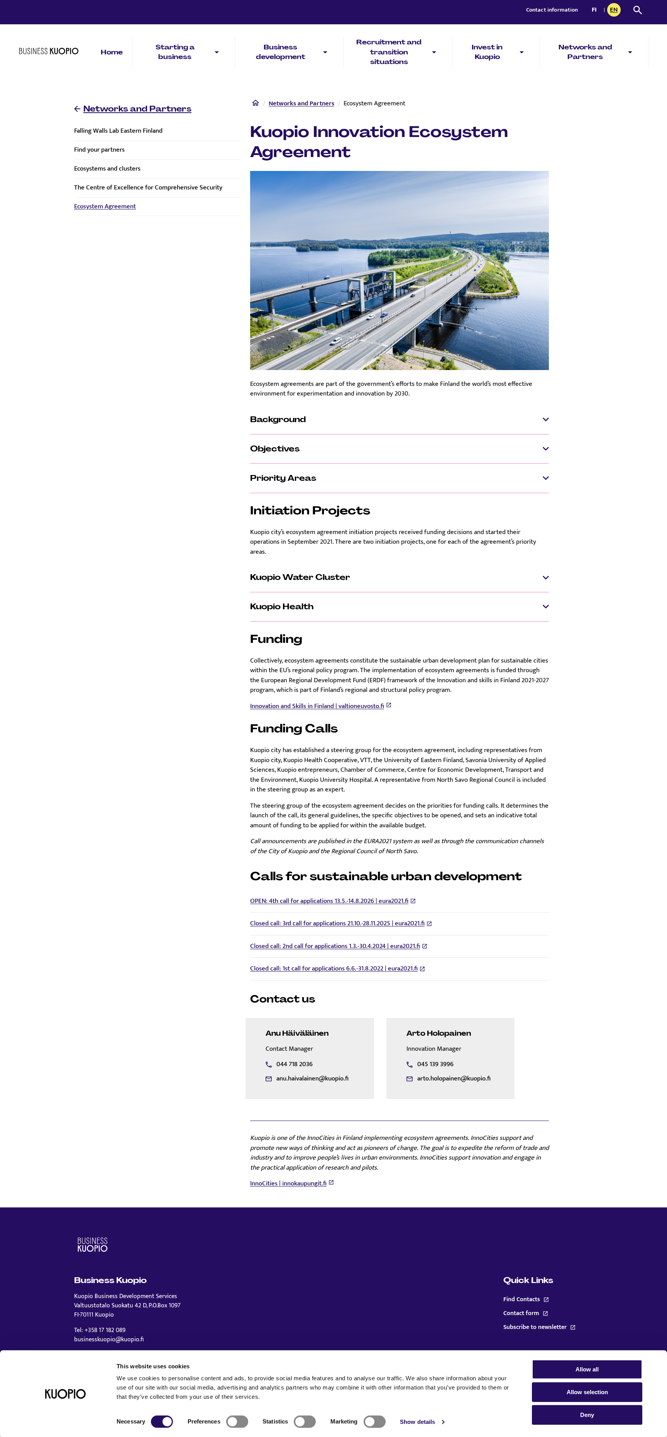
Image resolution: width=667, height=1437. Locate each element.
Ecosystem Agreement (105, 206)
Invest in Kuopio (487, 52)
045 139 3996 (435, 1064)
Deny (587, 1415)
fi (596, 10)
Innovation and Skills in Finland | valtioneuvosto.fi (317, 706)
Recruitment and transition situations (389, 52)
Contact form (544, 1313)
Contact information (552, 10)
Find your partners (99, 149)
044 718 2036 (294, 1064)
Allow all (587, 1369)
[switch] (237, 1421)
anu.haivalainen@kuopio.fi (312, 1078)
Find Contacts (521, 1299)
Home (112, 52)
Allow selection (587, 1392)
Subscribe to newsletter (544, 1327)
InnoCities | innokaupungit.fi (288, 1183)
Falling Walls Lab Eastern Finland (118, 130)
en (615, 10)
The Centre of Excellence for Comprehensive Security (148, 187)
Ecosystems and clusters (107, 168)
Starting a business (175, 52)
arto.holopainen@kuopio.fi (454, 1078)
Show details (417, 1421)
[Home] (255, 104)
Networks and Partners (585, 52)
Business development (280, 52)
